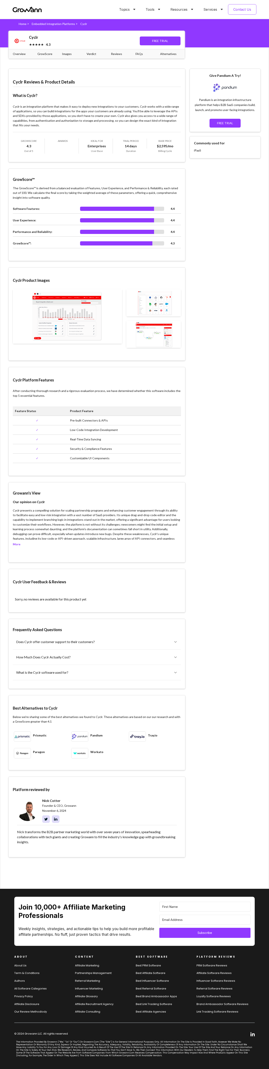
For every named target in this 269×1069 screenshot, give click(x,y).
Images (67, 54)
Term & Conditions (27, 973)
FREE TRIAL (160, 41)
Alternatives (168, 54)
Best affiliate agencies (151, 1011)
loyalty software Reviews (213, 996)
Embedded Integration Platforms (53, 24)
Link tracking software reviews (217, 1011)
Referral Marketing (87, 981)
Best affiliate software (150, 973)
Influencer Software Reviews (215, 981)
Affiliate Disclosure (26, 1004)
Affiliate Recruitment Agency (94, 1004)
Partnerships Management (93, 973)
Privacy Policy (23, 996)
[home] (27, 9)
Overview (19, 54)
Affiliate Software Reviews (214, 973)
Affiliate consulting (87, 1011)
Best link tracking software (154, 1004)
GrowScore (44, 54)
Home (22, 24)
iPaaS (197, 150)
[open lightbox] (67, 316)
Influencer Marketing (89, 988)
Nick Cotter (51, 801)
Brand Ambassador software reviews (222, 1004)
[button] (126, 9)
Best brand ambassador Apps (156, 996)
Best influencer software (152, 981)
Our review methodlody (30, 1011)
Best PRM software (148, 965)
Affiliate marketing (87, 965)
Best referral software (151, 988)
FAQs (139, 54)
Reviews (116, 54)
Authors (19, 981)
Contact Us (242, 9)
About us (20, 965)
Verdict (91, 54)
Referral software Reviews (214, 988)
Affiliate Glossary (86, 996)
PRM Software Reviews (211, 965)
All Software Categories (30, 988)
